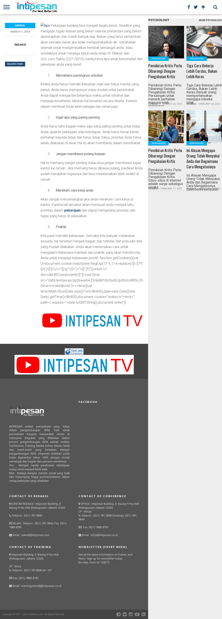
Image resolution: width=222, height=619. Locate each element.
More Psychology (210, 20)
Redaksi (20, 44)
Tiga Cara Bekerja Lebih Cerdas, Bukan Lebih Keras (201, 71)
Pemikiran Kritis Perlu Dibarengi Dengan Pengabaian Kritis (165, 71)
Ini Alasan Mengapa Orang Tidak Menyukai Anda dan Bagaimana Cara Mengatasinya (203, 158)
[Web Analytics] (74, 354)
